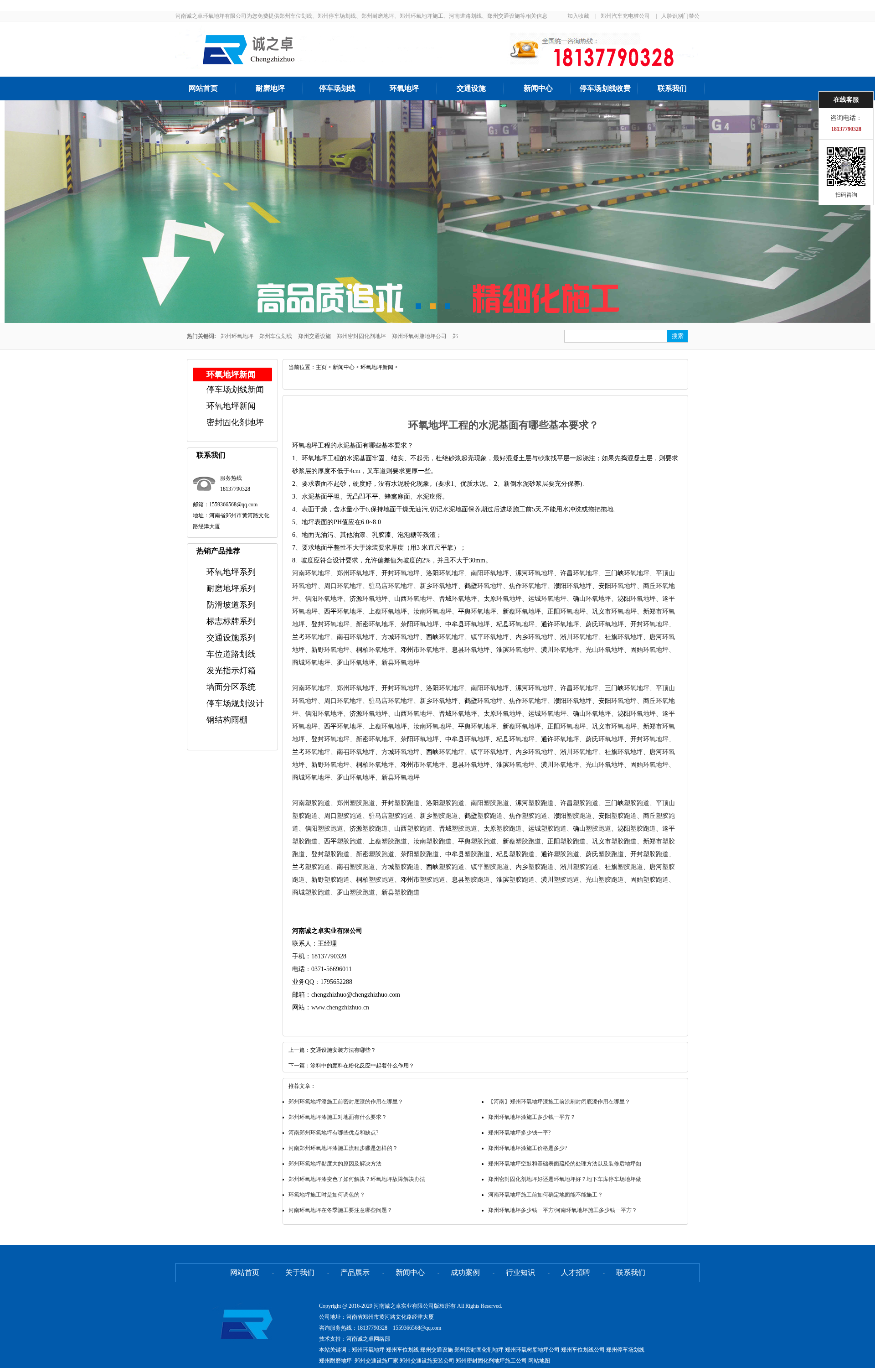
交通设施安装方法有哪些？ (343, 1050)
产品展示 (355, 1272)
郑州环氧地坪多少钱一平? (519, 1132)
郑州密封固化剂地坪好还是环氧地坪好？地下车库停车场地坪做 (564, 1179)
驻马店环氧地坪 (391, 586)
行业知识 (520, 1272)
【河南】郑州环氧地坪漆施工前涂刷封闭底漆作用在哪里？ (559, 1101)
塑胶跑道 (407, 803)
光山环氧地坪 (605, 649)
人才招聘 (575, 1272)
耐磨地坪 (270, 88)
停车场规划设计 (235, 703)
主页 (321, 367)
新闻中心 (538, 88)
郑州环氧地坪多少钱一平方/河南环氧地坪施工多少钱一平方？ (562, 1210)
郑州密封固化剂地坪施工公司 (491, 1361)
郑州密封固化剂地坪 (361, 336)
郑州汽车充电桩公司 (625, 16)
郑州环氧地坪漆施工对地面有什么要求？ (337, 1117)
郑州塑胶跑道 (356, 803)
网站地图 (539, 1361)
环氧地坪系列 (231, 572)
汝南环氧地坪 (432, 611)
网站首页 (203, 88)
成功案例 (465, 1272)
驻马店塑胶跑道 (391, 815)
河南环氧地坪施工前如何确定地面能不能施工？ (545, 1194)
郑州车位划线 (275, 336)
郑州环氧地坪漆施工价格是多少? (527, 1148)
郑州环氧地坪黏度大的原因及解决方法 (334, 1163)
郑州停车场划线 (625, 1350)
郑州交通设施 (314, 336)
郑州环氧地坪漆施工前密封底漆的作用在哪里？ (345, 1101)
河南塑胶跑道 (311, 803)
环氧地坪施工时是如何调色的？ (326, 1194)
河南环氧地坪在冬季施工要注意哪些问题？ (340, 1210)
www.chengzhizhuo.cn (340, 1007)
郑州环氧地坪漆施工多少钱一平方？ (532, 1117)
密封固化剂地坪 (235, 422)
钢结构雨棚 (226, 719)
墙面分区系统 (231, 687)
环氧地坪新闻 (231, 406)
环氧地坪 (404, 88)
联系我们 (672, 88)
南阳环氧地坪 (490, 573)
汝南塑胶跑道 (432, 841)
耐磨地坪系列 (231, 588)
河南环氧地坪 (311, 573)
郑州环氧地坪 (237, 336)
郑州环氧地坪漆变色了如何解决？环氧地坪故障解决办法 (356, 1179)
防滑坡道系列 (231, 604)
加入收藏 (578, 16)
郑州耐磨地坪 (335, 1361)
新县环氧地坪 (400, 662)
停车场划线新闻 (235, 389)
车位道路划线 (231, 654)
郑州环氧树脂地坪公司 (419, 336)
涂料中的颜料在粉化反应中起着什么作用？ (362, 1065)
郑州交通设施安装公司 (427, 1361)
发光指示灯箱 (231, 670)
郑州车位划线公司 (583, 1350)
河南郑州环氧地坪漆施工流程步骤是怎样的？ (343, 1148)
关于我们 (299, 1272)
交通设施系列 (231, 637)
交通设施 (471, 88)
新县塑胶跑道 (400, 892)
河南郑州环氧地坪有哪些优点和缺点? (333, 1132)
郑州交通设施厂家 (376, 1361)
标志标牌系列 (231, 621)
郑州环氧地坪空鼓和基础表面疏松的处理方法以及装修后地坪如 (564, 1163)
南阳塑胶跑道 (490, 803)
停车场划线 (337, 88)
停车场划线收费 (605, 88)
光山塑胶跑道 (605, 879)
